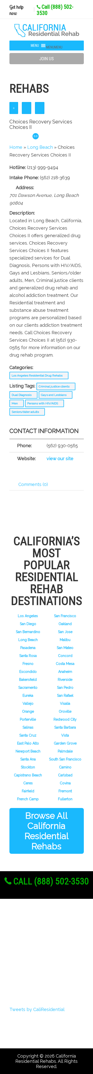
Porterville (28, 719)
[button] (54, 47)
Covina (65, 783)
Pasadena (27, 648)
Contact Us (29, 982)
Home (15, 147)
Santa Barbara (65, 727)
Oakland (65, 624)
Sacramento (27, 688)
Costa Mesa (65, 664)
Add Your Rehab (35, 973)
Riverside (65, 680)
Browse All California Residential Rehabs (47, 830)
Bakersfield (28, 680)
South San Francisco (65, 759)
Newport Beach (28, 751)
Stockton (28, 767)
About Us (27, 927)
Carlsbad (65, 775)
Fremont (65, 791)
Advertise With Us (37, 964)
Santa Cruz (27, 735)
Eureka (28, 696)
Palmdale (65, 751)
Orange (28, 711)
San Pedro (65, 688)
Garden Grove (65, 743)
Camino (65, 767)
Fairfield (28, 791)
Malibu (65, 640)
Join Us (46, 58)
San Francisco (65, 616)
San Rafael (65, 696)
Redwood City (65, 719)
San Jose (65, 632)
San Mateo (65, 648)
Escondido (28, 672)
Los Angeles (28, 616)
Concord (65, 656)
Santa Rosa (28, 656)
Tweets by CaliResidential (36, 1009)
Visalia (65, 703)
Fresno (28, 664)
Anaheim (65, 672)
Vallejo (28, 703)
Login (22, 945)
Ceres (28, 783)
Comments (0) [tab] (33, 484)
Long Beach (28, 640)
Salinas (28, 727)
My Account (30, 955)
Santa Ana (28, 759)
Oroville (65, 711)
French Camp (28, 799)
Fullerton (65, 799)
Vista (65, 735)
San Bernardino (28, 632)
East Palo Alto (28, 743)
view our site (60, 458)
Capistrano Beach (28, 775)
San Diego (28, 624)
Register (26, 936)
